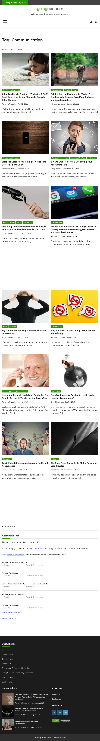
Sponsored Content (78, 158)
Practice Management (60, 158)
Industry (55, 459)
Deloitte (68, 90)
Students (12, 326)
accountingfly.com (15, 554)
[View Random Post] (91, 22)
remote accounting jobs (45, 548)
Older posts (9, 526)
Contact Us (6, 663)
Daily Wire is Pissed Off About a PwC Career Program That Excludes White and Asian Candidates (31, 697)
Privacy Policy (7, 677)
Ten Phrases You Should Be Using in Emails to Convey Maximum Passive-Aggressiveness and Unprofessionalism (74, 229)
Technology (92, 158)
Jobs (3, 650)
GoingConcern (56, 169)
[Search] (96, 22)
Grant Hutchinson (57, 402)
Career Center (57, 90)
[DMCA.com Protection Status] (61, 722)
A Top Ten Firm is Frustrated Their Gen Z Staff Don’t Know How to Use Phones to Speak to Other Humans (25, 97)
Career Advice (57, 326)
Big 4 (5, 326)
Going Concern (59, 737)
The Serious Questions (11, 90)
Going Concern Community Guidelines (17, 673)
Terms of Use (7, 659)
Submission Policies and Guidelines (16, 668)
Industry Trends (9, 223)
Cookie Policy (7, 682)
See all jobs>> (9, 618)
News (75, 90)
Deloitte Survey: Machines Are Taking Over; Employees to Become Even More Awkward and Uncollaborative (72, 97)
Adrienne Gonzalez (9, 104)
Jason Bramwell (57, 470)
